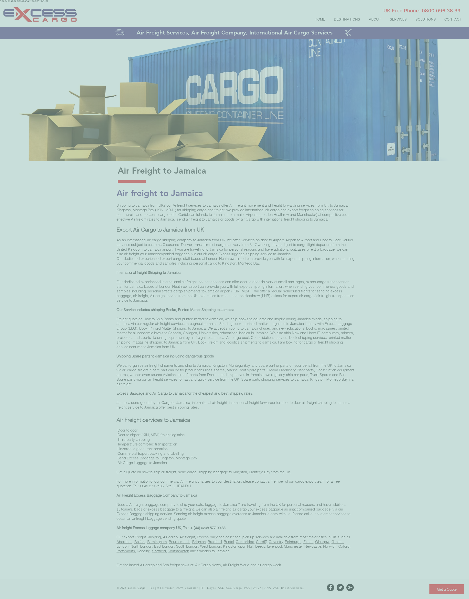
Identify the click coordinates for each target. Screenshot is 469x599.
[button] (460, 8)
